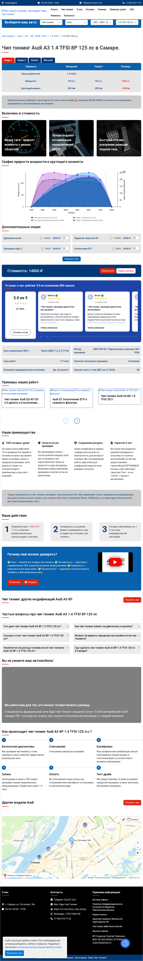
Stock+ (35, 60)
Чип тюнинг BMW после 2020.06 (107, 926)
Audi (19, 36)
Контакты (69, 15)
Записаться (108, 270)
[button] (77, 421)
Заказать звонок (100, 931)
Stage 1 (8, 60)
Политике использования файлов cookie (40, 947)
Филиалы (56, 15)
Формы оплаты (99, 914)
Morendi (48, 60)
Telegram (32, 582)
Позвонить (15, 582)
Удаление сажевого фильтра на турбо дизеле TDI (107, 920)
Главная (102, 9)
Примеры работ (118, 9)
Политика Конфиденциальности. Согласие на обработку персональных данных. (107, 907)
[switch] (66, 238)
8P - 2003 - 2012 (39, 36)
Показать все (72, 259)
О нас (79, 9)
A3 (26, 36)
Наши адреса (11, 3)
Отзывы (90, 9)
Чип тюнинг (67, 9)
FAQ (132, 9)
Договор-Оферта (100, 900)
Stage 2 (22, 60)
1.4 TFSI (54, 36)
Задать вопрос (126, 270)
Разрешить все (14, 953)
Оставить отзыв (20, 332)
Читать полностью (49, 328)
